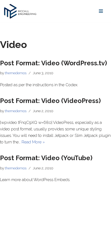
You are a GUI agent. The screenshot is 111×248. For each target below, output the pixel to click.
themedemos (15, 73)
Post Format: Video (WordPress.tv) (53, 63)
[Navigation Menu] (101, 11)
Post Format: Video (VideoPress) (50, 101)
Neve (8, 242)
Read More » (33, 142)
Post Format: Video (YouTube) (46, 158)
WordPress (49, 242)
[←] (20, 11)
